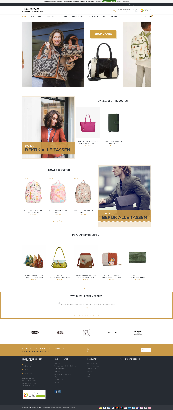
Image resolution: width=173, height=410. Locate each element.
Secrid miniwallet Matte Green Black (113, 142)
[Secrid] (138, 333)
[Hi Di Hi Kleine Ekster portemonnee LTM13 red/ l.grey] (111, 257)
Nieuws (57, 385)
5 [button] (88, 89)
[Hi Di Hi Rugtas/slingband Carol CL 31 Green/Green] (34, 257)
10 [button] (99, 315)
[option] (86, 54)
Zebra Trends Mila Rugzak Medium (83, 211)
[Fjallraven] (61, 333)
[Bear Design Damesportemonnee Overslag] (137, 257)
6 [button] (90, 89)
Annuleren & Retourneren (63, 374)
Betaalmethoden (60, 369)
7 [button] (93, 89)
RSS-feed (90, 377)
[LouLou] (112, 333)
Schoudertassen (78, 16)
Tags (88, 374)
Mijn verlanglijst (122, 5)
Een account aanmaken (145, 5)
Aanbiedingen (91, 369)
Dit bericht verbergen (109, 1)
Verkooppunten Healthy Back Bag (65, 366)
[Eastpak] (35, 333)
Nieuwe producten (93, 366)
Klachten (57, 363)
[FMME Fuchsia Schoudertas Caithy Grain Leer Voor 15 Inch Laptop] (88, 122)
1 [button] (77, 89)
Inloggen (132, 5)
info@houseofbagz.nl (30, 370)
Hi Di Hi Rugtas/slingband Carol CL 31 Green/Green (34, 276)
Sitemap (57, 382)
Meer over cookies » (123, 1)
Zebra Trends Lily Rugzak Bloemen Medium (33, 211)
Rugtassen (63, 16)
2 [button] (80, 89)
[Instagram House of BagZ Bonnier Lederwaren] (59, 391)
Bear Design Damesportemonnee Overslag (137, 276)
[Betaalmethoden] (100, 407)
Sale (105, 16)
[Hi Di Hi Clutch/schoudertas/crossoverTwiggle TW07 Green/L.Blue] (60, 257)
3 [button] (82, 89)
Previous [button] (24, 54)
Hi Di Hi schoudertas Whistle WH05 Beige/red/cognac (86, 276)
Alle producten (92, 363)
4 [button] (85, 89)
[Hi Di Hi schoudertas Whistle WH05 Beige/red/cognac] (86, 257)
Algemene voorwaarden (62, 377)
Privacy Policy (59, 379)
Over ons (57, 371)
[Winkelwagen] (149, 16)
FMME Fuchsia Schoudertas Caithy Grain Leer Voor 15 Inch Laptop (88, 142)
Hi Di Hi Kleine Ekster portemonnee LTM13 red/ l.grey (111, 276)
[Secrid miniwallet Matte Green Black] (113, 122)
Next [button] (148, 54)
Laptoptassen (35, 16)
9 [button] (96, 315)
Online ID (73, 407)
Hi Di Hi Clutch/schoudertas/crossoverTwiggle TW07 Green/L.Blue (59, 276)
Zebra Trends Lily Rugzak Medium (58, 211)
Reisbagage (50, 16)
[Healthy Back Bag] (86, 333)
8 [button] (96, 89)
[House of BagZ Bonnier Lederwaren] (33, 10)
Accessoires (94, 16)
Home (24, 16)
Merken (114, 16)
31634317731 (27, 5)
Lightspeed (58, 407)
